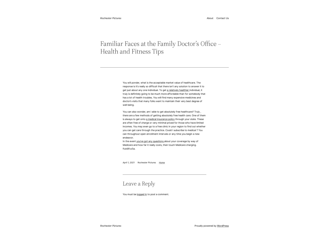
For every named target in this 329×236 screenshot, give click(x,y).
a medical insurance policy (160, 119)
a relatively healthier (178, 90)
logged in (142, 194)
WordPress (223, 225)
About (210, 18)
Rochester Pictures (110, 18)
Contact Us (222, 18)
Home (162, 162)
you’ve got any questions (150, 141)
